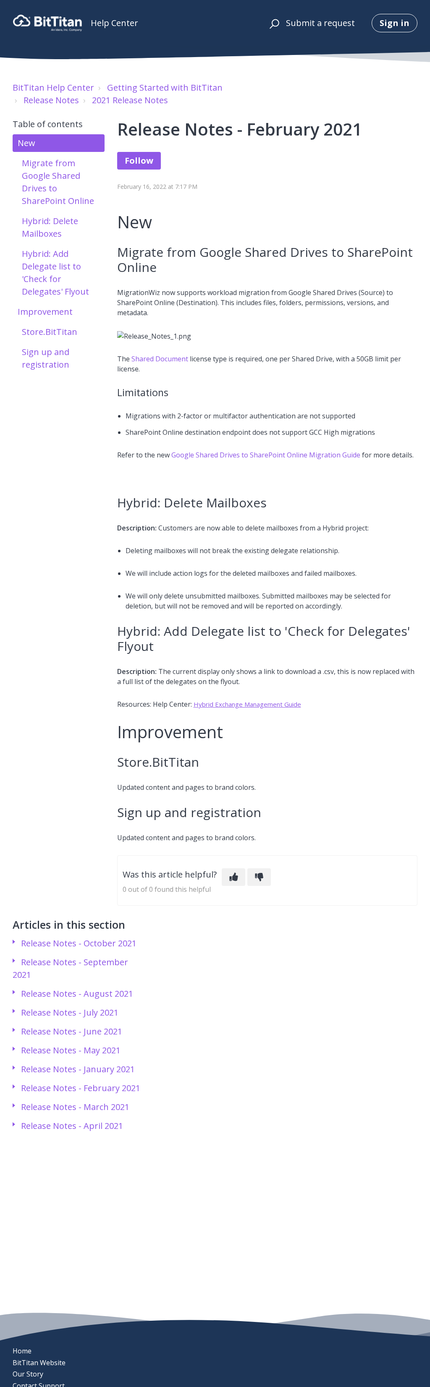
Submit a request (320, 23)
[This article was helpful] (233, 877)
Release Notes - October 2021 (78, 943)
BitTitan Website (39, 1362)
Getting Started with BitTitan (165, 87)
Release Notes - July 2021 (69, 1012)
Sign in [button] (394, 23)
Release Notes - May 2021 (71, 1050)
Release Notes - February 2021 (80, 1088)
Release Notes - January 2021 (78, 1069)
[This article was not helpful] (259, 877)
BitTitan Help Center (53, 87)
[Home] (47, 23)
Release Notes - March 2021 (75, 1107)
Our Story (28, 1374)
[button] (273, 23)
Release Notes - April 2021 (72, 1125)
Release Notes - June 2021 (71, 1031)
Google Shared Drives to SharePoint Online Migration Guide (265, 455)
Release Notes (51, 100)
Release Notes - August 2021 (77, 993)
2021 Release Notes (130, 100)
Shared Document (159, 358)
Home (22, 1351)
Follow (139, 160)
